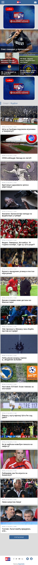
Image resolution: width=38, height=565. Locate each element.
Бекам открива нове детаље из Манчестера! (16, 301)
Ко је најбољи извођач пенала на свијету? (17, 445)
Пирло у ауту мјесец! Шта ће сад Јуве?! (17, 416)
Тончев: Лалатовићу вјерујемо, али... (16, 530)
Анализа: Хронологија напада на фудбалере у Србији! (17, 214)
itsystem (21, 564)
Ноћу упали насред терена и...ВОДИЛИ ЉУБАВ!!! (14, 359)
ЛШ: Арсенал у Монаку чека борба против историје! (18, 330)
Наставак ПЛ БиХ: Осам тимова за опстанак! (18, 387)
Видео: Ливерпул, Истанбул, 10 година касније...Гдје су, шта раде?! (18, 243)
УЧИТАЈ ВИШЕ (19, 537)
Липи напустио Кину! (11, 502)
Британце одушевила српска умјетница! (15, 186)
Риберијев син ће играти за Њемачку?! (14, 474)
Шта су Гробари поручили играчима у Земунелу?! (18, 130)
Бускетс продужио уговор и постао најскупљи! (18, 272)
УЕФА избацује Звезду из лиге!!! (16, 158)
